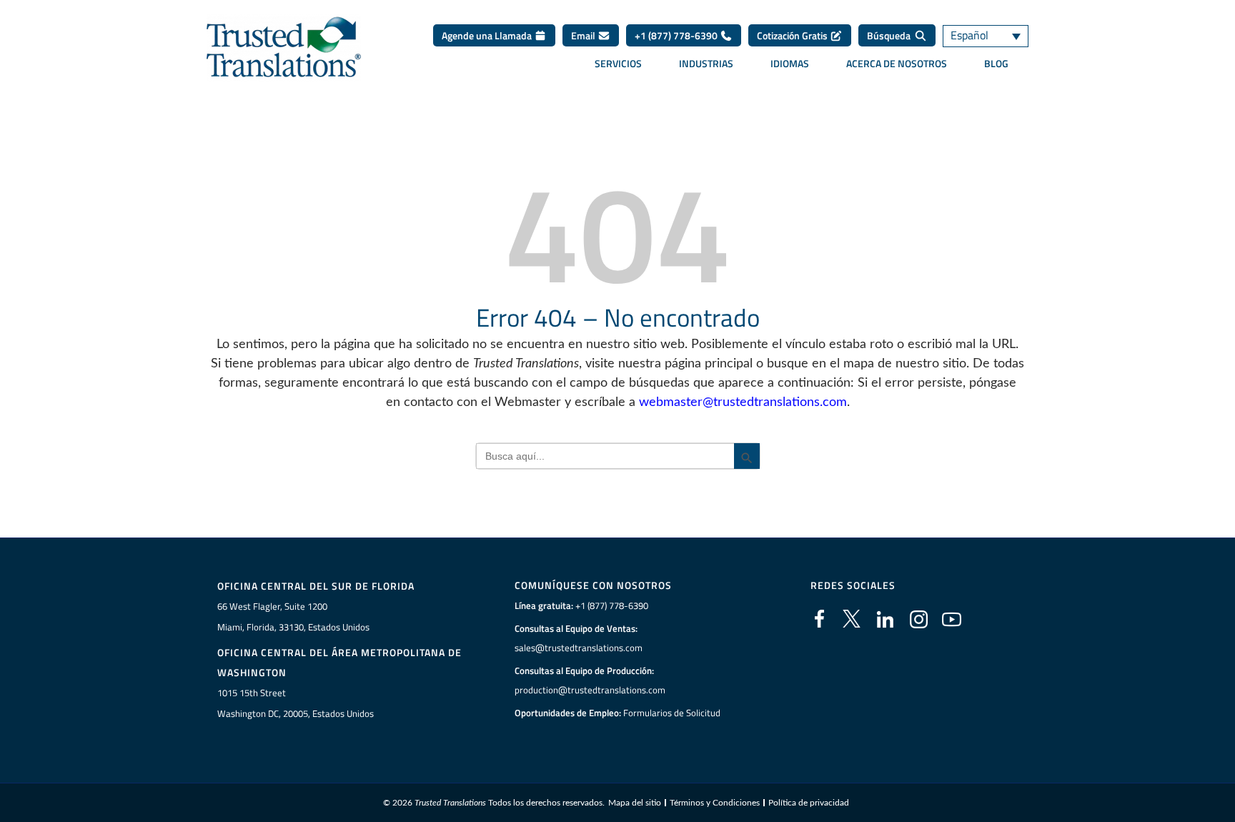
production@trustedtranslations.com (590, 690)
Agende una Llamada (488, 35)
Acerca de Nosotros (896, 63)
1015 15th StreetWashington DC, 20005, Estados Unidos (295, 703)
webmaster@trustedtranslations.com (743, 402)
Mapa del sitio (634, 802)
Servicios (618, 63)
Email (584, 35)
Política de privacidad (808, 802)
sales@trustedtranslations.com (579, 647)
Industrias (706, 63)
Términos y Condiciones (715, 802)
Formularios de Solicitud (671, 712)
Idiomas (789, 63)
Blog (996, 63)
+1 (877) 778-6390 (677, 35)
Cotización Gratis (793, 35)
